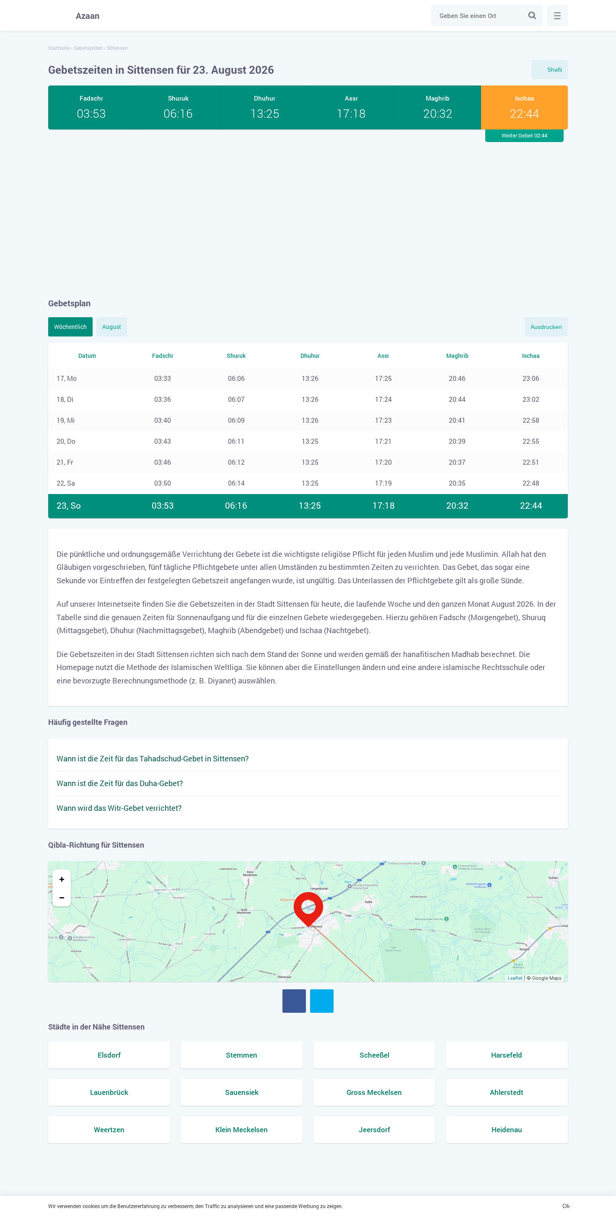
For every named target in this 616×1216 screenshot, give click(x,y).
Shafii (554, 69)
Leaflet (515, 978)
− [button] (62, 897)
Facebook (294, 1001)
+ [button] (62, 878)
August (111, 327)
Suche (532, 15)
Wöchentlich (70, 327)
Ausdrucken (546, 326)
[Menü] (557, 15)
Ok (566, 1206)
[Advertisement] (308, 213)
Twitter (322, 1001)
